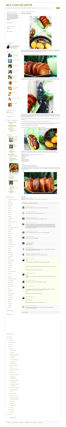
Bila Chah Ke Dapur (19, 5)
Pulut (9, 275)
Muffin (9, 263)
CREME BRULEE (12, 403)
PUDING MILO (14, 92)
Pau (8, 269)
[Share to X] (23, 196)
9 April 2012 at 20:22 (33, 231)
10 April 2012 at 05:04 (31, 280)
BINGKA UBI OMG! (13, 393)
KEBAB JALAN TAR (13, 405)
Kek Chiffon (10, 233)
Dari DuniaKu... (11, 128)
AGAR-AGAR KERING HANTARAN (15, 146)
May (10, 346)
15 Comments (31, 198)
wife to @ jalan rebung (12, 122)
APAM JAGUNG (14, 81)
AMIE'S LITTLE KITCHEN (13, 180)
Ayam (9, 206)
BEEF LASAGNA (12, 401)
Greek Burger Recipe (12, 177)
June (10, 344)
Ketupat (9, 237)
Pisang (9, 273)
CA (26, 247)
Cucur (9, 214)
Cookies (9, 212)
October (11, 340)
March (11, 407)
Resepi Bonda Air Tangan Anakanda (43, 199)
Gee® (27, 206)
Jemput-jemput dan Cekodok (12, 227)
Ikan (8, 223)
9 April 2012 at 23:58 (36, 253)
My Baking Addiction (12, 158)
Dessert (9, 218)
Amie (26, 242)
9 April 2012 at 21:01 (31, 236)
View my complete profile (13, 48)
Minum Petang (35, 199)
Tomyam (9, 305)
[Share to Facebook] (24, 196)
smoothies (9, 297)
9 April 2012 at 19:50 (33, 211)
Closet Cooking (11, 154)
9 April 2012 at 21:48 (31, 242)
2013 (9, 336)
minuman (9, 261)
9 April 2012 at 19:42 (31, 206)
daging (9, 216)
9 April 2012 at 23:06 (30, 247)
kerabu (9, 235)
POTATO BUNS (14, 103)
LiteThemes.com (21, 422)
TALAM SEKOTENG (13, 350)
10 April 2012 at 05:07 (31, 296)
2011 (9, 414)
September (11, 342)
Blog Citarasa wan (12, 144)
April (10, 348)
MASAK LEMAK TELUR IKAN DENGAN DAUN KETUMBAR (14, 356)
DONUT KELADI (12, 372)
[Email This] (21, 196)
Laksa (9, 250)
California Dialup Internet (10, 112)
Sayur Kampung (10, 293)
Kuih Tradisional (27, 199)
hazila (27, 236)
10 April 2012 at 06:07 (32, 305)
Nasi (8, 267)
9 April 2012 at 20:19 (33, 217)
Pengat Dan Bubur (11, 271)
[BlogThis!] (22, 196)
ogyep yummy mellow (29, 253)
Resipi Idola (10, 282)
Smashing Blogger (14, 422)
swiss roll (9, 303)
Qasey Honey (28, 211)
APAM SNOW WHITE (15, 65)
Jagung (9, 225)
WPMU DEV (9, 422)
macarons (9, 252)
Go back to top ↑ (40, 422)
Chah (26, 273)
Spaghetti (9, 299)
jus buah (9, 229)
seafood (9, 295)
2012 (9, 338)
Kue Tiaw (9, 242)
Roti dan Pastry (10, 286)
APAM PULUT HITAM (15, 98)
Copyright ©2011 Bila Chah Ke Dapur (31, 422)
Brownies (9, 210)
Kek (8, 231)
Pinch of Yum (11, 162)
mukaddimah (10, 265)
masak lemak (10, 254)
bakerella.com (11, 191)
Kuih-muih (31, 199)
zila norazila (28, 217)
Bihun (9, 208)
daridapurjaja (28, 231)
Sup (8, 301)
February (11, 409)
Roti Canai (9, 284)
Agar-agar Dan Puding (11, 199)
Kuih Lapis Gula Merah (12, 126)
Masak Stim (10, 256)
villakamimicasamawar (12, 125)
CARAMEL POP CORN (15, 59)
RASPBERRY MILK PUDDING (14, 374)
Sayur (9, 291)
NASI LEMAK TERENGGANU (14, 387)
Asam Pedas (10, 204)
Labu (9, 248)
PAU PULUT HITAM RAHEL (14, 359)
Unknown (27, 305)
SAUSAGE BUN (12, 352)
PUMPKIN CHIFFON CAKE (14, 395)
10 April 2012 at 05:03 (31, 273)
